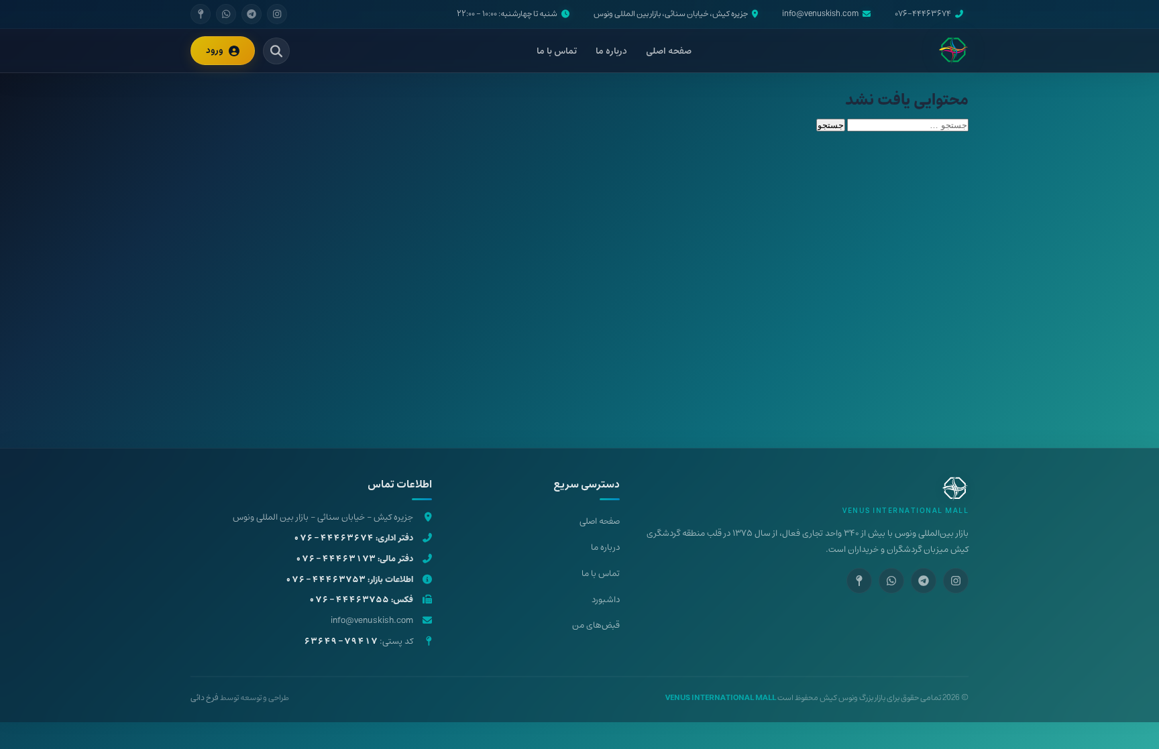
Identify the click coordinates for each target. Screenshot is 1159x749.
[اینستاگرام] (277, 14)
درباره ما (611, 51)
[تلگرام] (251, 14)
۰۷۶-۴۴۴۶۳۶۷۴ (923, 14)
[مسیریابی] (200, 14)
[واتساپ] (226, 14)
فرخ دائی (204, 698)
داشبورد (606, 600)
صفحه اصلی (669, 51)
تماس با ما (557, 51)
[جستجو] (276, 51)
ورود (214, 51)
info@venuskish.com (820, 14)
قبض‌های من (596, 625)
